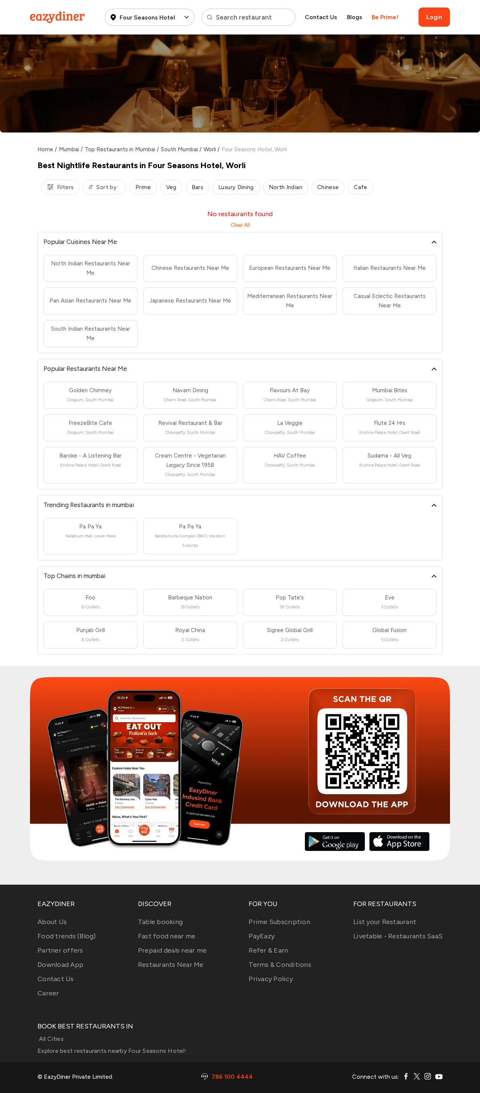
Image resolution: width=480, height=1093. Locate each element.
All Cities (51, 1038)
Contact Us (321, 17)
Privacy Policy (271, 979)
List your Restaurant (384, 922)
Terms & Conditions (280, 965)
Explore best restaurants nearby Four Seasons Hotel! (112, 1050)
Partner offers (60, 950)
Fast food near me (166, 936)
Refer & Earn (268, 950)
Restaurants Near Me (171, 965)
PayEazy (261, 936)
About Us (52, 922)
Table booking (160, 922)
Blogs (354, 17)
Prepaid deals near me (172, 950)
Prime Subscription (279, 922)
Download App (60, 965)
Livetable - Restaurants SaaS (397, 936)
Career (48, 993)
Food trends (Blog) (67, 936)
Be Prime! (385, 17)
